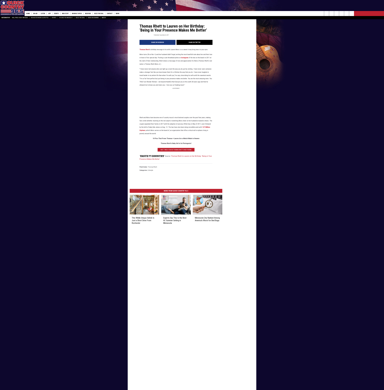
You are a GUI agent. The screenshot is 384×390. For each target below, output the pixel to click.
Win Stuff (65, 13)
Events (56, 13)
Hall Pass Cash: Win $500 (20, 17)
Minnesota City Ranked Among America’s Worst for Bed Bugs (207, 219)
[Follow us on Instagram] (341, 13)
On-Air (35, 13)
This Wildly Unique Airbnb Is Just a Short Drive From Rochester (143, 220)
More (117, 13)
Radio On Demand (93, 17)
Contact (109, 13)
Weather (88, 13)
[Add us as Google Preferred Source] (331, 13)
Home (28, 13)
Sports (54, 17)
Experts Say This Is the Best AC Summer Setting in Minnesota (174, 220)
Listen (43, 13)
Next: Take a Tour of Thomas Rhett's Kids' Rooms (176, 150)
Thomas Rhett (145, 49)
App (49, 13)
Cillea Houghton (148, 35)
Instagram (184, 58)
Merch (104, 17)
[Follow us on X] (346, 13)
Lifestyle (150, 170)
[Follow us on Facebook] (336, 13)
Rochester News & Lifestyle (40, 17)
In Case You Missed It (66, 17)
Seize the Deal (80, 17)
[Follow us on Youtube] (351, 13)
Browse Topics (77, 13)
